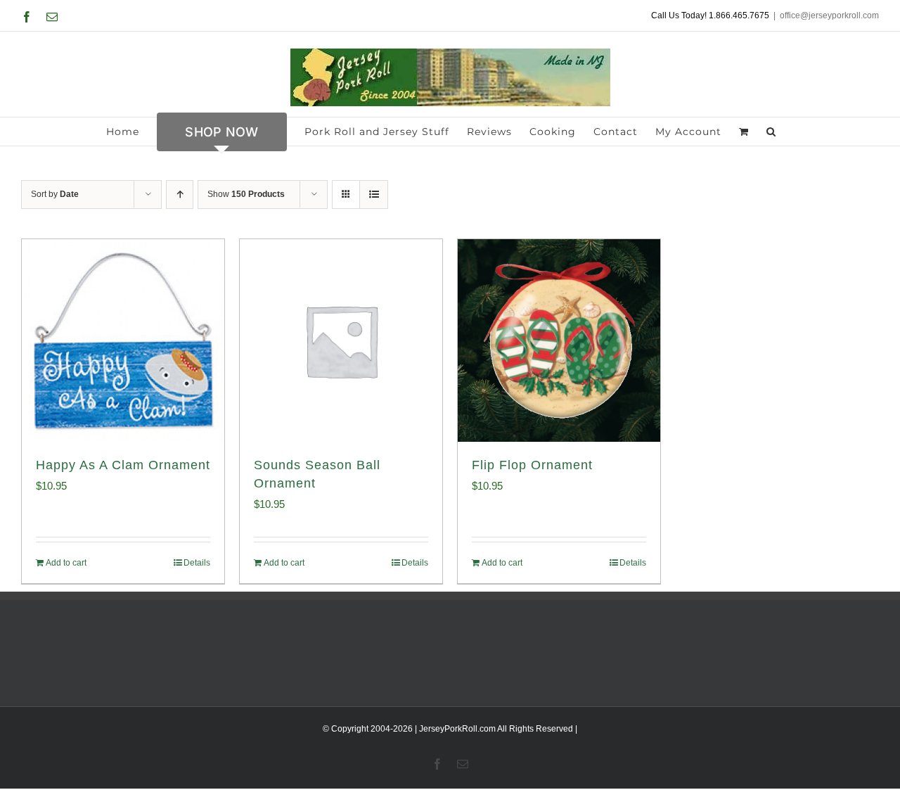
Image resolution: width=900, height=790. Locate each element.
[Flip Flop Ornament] (559, 340)
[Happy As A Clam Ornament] (123, 340)
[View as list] (373, 194)
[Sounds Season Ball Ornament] (341, 340)
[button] (771, 131)
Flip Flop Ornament (532, 465)
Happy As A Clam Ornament (123, 465)
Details (197, 563)
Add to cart (66, 563)
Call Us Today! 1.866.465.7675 (710, 15)
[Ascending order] (179, 194)
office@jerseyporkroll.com (829, 15)
